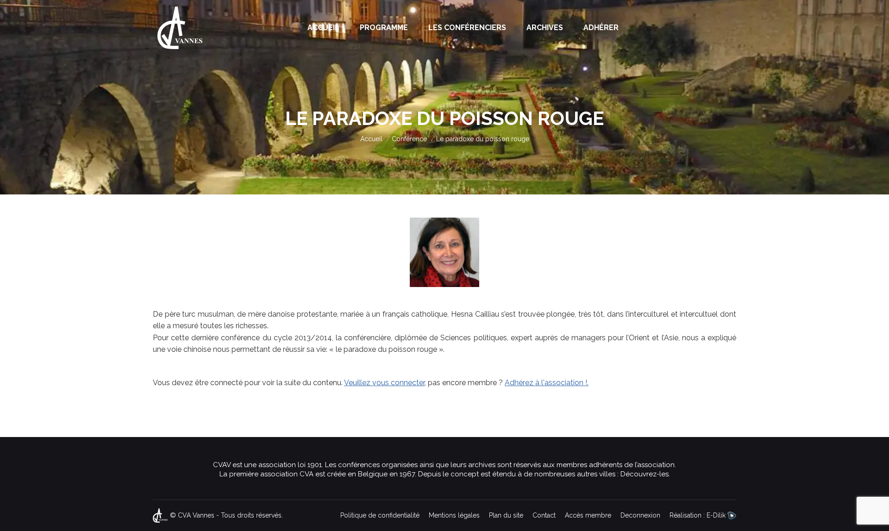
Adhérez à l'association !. (546, 382)
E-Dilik (717, 515)
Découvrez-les (644, 474)
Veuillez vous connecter (384, 382)
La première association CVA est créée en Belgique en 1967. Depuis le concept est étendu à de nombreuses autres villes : (419, 474)
